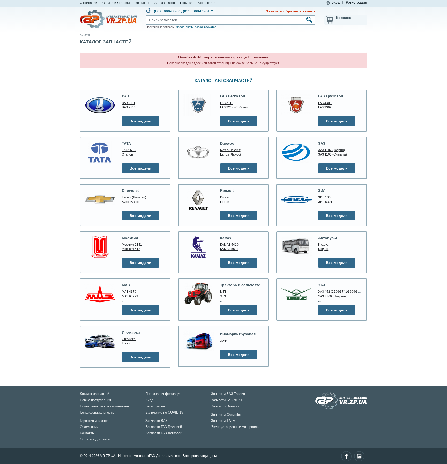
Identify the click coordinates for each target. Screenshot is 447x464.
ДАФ (223, 340)
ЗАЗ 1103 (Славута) (332, 154)
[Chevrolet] (99, 199)
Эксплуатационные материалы (235, 427)
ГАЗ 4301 (325, 103)
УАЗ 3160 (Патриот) (332, 296)
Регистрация (356, 2)
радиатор (210, 26)
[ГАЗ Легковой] (198, 105)
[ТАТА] (99, 152)
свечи (189, 26)
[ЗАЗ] (296, 152)
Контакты (142, 2)
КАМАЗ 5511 (229, 249)
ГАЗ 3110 (226, 103)
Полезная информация (163, 394)
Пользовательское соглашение (104, 406)
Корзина (343, 18)
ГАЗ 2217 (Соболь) (234, 107)
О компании (88, 2)
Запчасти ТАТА (223, 421)
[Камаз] (198, 247)
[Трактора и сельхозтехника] (198, 294)
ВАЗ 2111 (128, 103)
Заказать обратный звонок (290, 11)
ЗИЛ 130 (324, 197)
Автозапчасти (164, 2)
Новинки (186, 2)
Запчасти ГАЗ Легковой (163, 433)
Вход (335, 2)
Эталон (127, 154)
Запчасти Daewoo (225, 406)
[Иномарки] (99, 341)
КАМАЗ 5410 (229, 244)
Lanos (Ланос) (230, 154)
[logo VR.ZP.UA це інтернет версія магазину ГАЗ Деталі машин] (108, 19)
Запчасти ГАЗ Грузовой (163, 427)
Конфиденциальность (97, 412)
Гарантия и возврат (95, 421)
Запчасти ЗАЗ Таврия (228, 394)
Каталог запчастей (94, 394)
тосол (199, 26)
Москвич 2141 (132, 244)
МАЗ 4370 (129, 291)
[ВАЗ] (99, 105)
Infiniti (126, 343)
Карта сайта (207, 2)
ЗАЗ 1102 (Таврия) (331, 150)
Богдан (323, 249)
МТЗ (223, 291)
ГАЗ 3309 (325, 107)
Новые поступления (95, 400)
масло (180, 26)
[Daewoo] (198, 152)
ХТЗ (223, 296)
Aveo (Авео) (130, 201)
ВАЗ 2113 (129, 107)
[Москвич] (99, 247)
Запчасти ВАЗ (156, 421)
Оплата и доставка (116, 2)
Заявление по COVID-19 (164, 412)
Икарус (323, 244)
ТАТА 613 (129, 150)
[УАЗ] (296, 294)
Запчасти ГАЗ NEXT (227, 400)
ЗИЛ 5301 (325, 201)
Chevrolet (129, 339)
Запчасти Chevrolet (226, 415)
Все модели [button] (140, 121)
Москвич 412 (131, 249)
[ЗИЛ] (296, 199)
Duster (224, 197)
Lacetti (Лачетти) (134, 197)
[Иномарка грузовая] (198, 341)
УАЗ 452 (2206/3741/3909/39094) (342, 291)
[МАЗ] (99, 294)
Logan (224, 201)
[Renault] (198, 199)
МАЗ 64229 (130, 296)
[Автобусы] (296, 247)
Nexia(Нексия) (230, 150)
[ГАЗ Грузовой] (296, 105)
